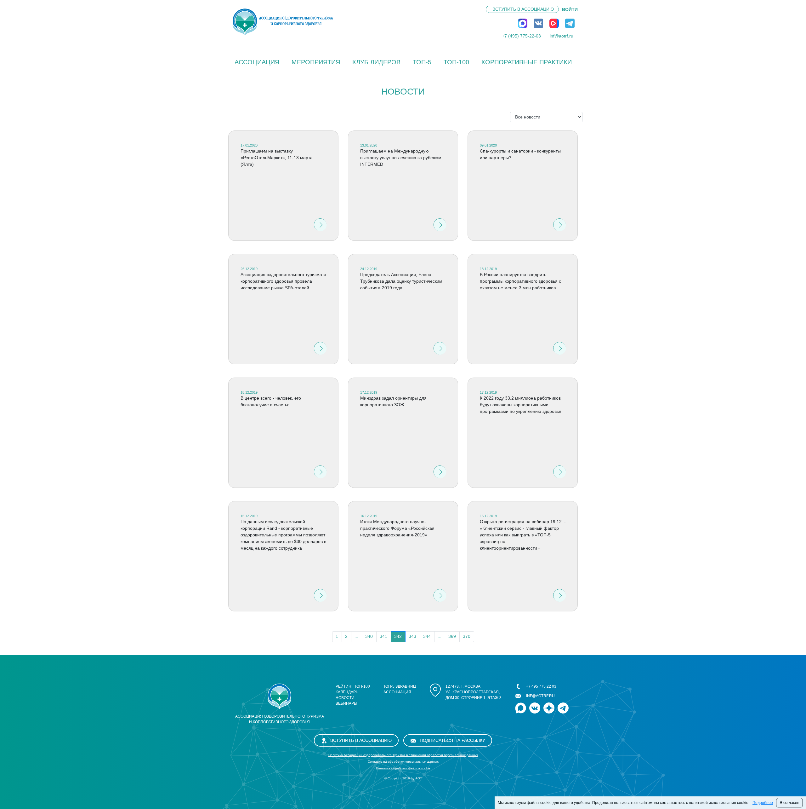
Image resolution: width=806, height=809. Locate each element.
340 (369, 636)
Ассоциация (257, 62)
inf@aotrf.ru (561, 35)
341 (383, 636)
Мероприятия (316, 62)
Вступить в (523, 9)
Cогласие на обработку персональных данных (403, 761)
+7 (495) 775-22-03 (521, 35)
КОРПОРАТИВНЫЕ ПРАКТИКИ (526, 62)
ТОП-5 (422, 62)
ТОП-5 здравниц (399, 686)
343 (412, 636)
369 (452, 636)
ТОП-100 (456, 62)
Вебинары (346, 703)
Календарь (347, 692)
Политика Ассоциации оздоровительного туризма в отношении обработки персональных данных (403, 755)
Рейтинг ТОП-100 (353, 686)
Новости (345, 698)
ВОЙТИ (570, 9)
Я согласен (789, 802)
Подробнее (762, 802)
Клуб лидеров (376, 62)
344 (427, 636)
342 (398, 636)
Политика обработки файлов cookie (403, 768)
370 (466, 636)
